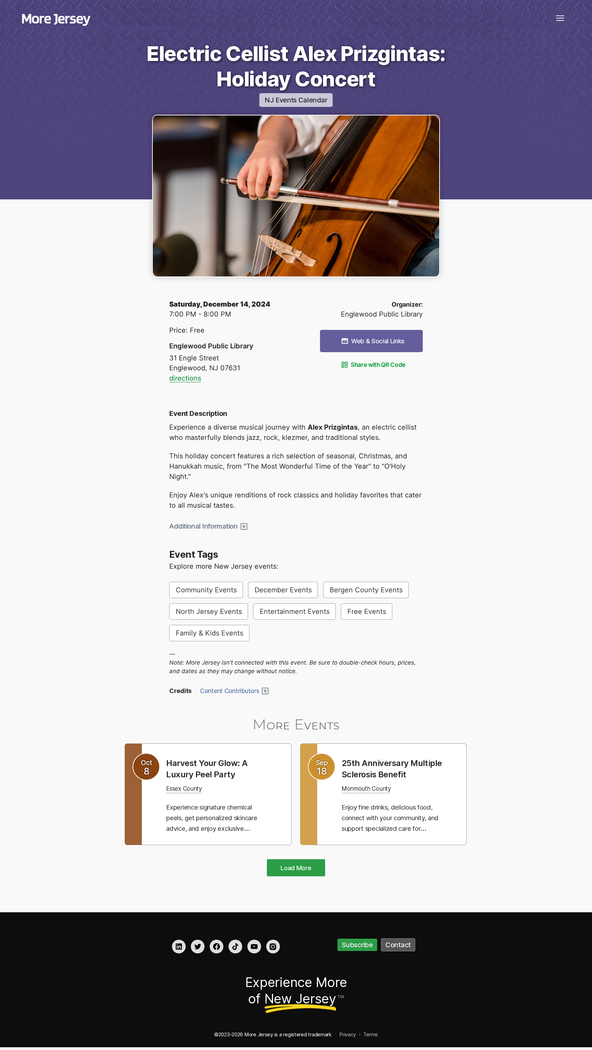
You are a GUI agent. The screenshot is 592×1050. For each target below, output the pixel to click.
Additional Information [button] (203, 526)
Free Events (366, 611)
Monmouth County (371, 800)
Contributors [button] (229, 690)
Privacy (347, 1035)
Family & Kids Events (209, 633)
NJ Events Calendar (295, 100)
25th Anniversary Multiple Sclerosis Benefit (380, 774)
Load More (296, 868)
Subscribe (357, 946)
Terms (370, 1035)
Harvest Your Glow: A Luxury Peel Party (211, 768)
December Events (283, 590)
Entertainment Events (295, 611)
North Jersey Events (209, 611)
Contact (398, 946)
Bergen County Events (366, 590)
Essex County (187, 788)
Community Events (206, 590)
